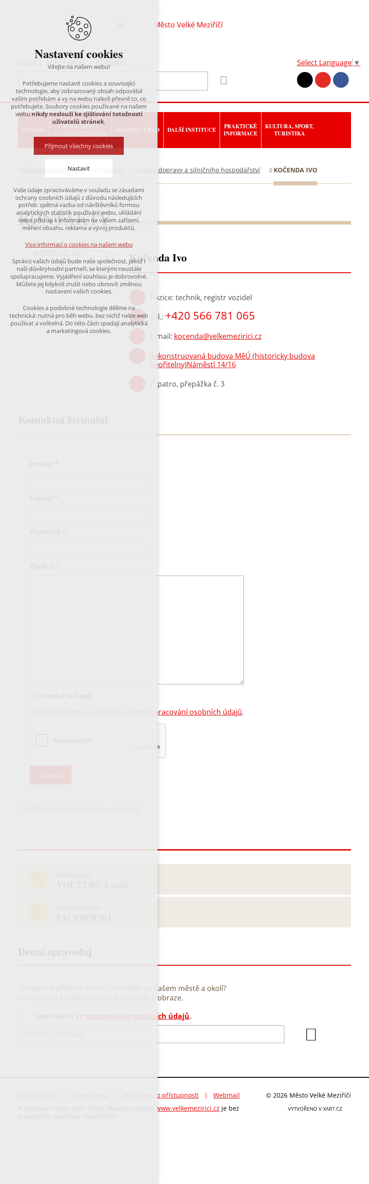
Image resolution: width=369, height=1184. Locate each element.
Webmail (226, 1095)
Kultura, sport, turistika (289, 129)
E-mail (44, 498)
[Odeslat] (311, 1034)
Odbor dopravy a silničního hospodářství (198, 170)
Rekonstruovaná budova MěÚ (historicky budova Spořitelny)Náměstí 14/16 (232, 360)
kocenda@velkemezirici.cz (218, 336)
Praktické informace (240, 129)
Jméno (44, 464)
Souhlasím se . (114, 1016)
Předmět (48, 532)
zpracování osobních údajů (196, 712)
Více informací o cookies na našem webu (79, 244)
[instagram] (305, 80)
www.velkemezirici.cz (188, 1108)
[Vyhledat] (221, 81)
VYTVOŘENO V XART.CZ (315, 1108)
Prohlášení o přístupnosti (161, 1095)
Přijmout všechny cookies (79, 146)
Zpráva (45, 566)
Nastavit (79, 168)
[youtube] (323, 80)
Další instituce (191, 130)
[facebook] (341, 80)
